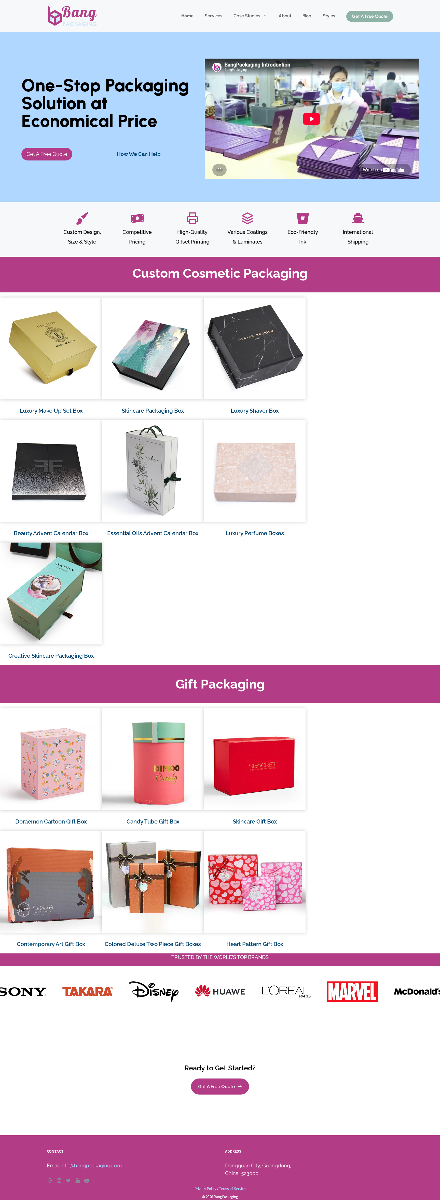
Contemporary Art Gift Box (51, 944)
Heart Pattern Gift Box (254, 944)
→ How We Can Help (136, 154)
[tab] (203, 1021)
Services (213, 16)
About (285, 16)
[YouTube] (77, 1180)
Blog (306, 16)
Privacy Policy (205, 1188)
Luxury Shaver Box (255, 410)
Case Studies (246, 16)
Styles (329, 16)
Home (187, 16)
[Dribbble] (50, 1180)
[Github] (87, 1180)
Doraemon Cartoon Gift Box (51, 821)
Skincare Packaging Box (153, 410)
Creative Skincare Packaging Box (51, 655)
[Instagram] (59, 1180)
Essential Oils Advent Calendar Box (152, 533)
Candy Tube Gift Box (153, 821)
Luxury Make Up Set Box (51, 410)
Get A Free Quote (370, 16)
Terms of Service (232, 1188)
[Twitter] (68, 1180)
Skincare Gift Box (255, 821)
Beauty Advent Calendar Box (51, 533)
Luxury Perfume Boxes (255, 533)
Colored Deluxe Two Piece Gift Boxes (153, 944)
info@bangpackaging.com (91, 1166)
